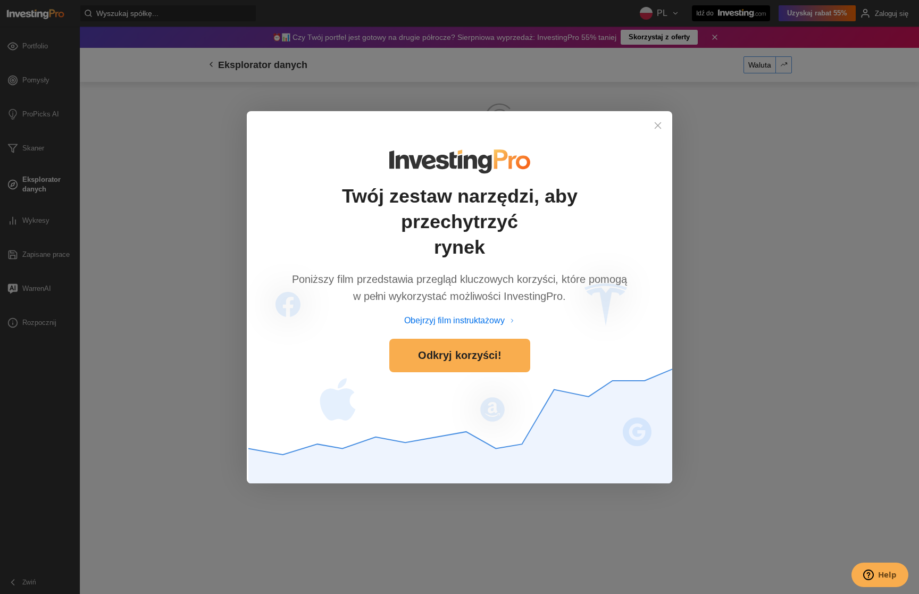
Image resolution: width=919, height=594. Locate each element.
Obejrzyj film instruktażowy (454, 320)
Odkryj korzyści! (460, 355)
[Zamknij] (658, 125)
